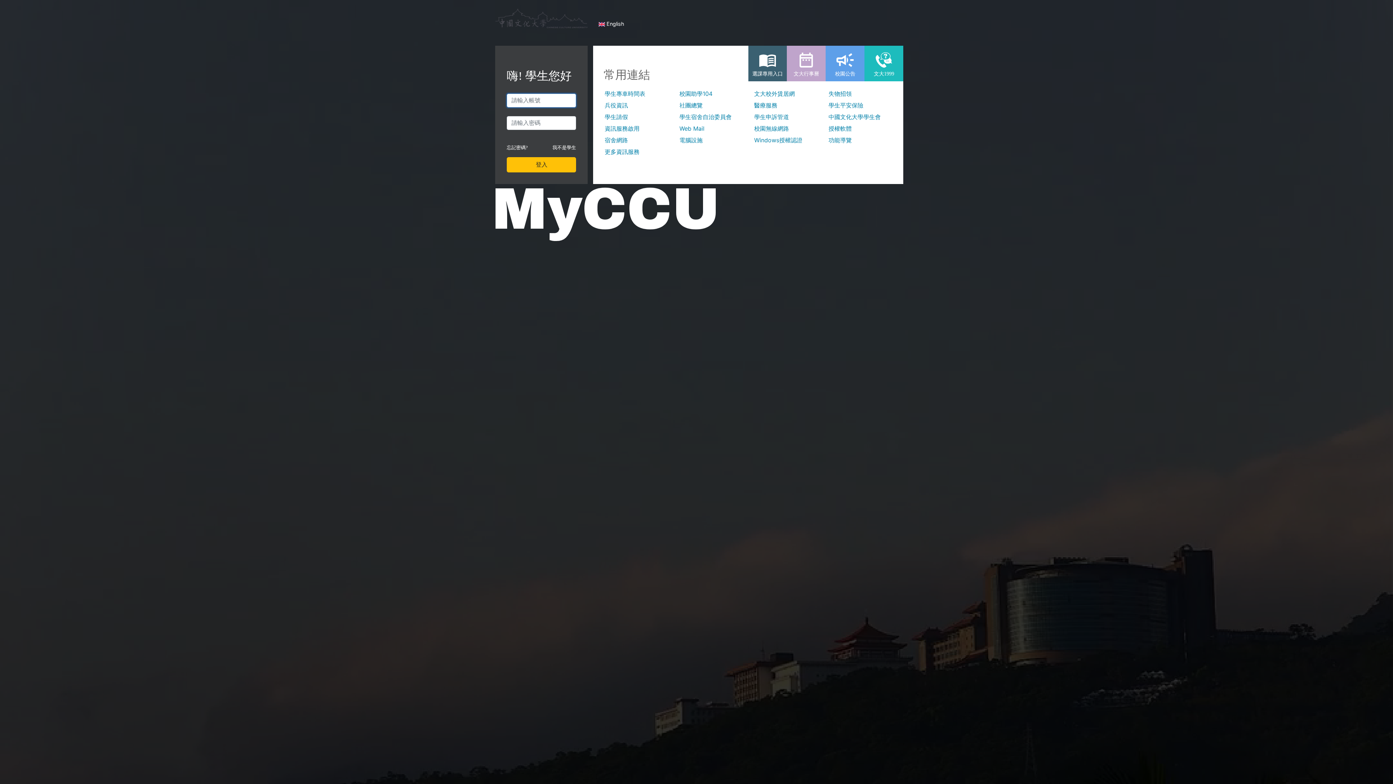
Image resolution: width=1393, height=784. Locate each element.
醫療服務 (765, 105)
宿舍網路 (616, 140)
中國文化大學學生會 (855, 117)
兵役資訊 (616, 105)
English (614, 24)
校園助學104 (695, 93)
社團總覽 (691, 105)
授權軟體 (840, 128)
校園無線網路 (771, 128)
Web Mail (691, 128)
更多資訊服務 (622, 151)
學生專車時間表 (625, 93)
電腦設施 (691, 140)
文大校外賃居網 (774, 93)
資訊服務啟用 (622, 128)
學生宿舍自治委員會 (705, 117)
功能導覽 (840, 140)
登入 (541, 165)
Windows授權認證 (778, 140)
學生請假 (616, 117)
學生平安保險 (846, 105)
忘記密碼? (517, 147)
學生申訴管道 (771, 117)
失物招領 (840, 93)
